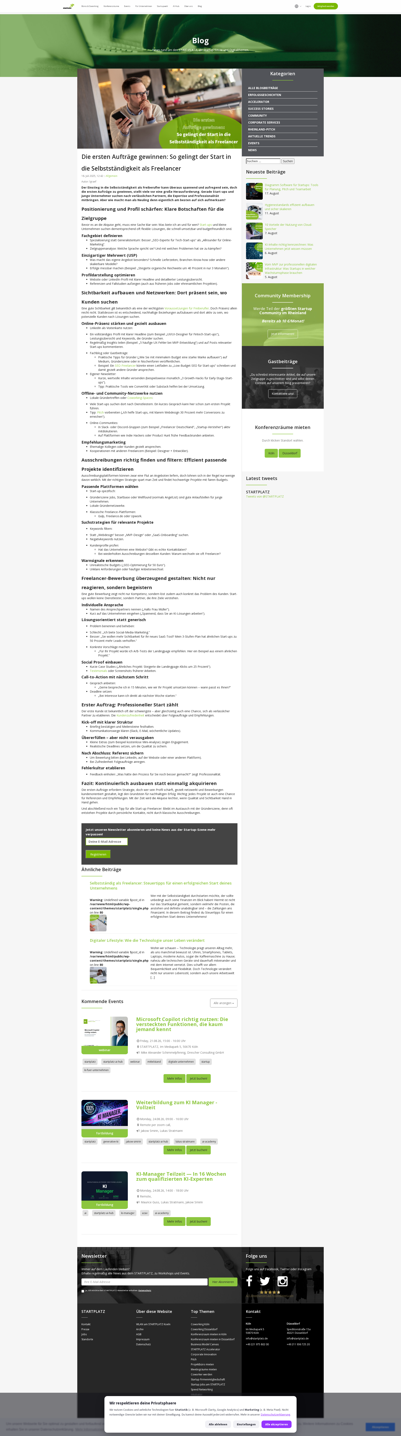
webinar (135, 1061)
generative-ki (110, 1141)
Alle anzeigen (223, 1003)
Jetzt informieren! (282, 334)
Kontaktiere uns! (283, 394)
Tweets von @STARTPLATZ (265, 496)
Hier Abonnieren (223, 1282)
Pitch (194, 1359)
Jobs (84, 1334)
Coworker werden (201, 1374)
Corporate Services (264, 122)
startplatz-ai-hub (113, 1061)
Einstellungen (246, 1424)
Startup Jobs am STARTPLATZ (208, 1384)
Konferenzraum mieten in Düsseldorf (213, 1339)
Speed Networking (202, 1389)
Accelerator (258, 102)
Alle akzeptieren (276, 1424)
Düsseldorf (289, 453)
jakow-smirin (133, 1141)
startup (205, 1061)
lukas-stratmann (185, 1141)
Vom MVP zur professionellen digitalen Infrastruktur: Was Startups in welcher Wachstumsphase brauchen (291, 268)
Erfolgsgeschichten (264, 95)
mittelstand (154, 1061)
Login (308, 6)
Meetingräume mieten (204, 1369)
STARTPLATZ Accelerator (205, 1349)
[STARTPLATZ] (68, 6)
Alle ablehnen (218, 1424)
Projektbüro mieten (202, 1364)
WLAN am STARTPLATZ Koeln (153, 1324)
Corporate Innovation (204, 1354)
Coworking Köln (200, 1324)
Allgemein (111, 176)
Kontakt (85, 1324)
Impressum (143, 1339)
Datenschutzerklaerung (275, 1414)
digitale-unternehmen (181, 1061)
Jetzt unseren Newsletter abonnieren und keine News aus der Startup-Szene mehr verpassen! (151, 831)
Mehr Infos (174, 1078)
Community (257, 115)
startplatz (90, 1061)
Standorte (87, 1339)
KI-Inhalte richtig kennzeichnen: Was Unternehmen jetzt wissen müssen (289, 247)
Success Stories (261, 109)
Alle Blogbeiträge (263, 88)
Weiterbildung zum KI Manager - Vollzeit (176, 1105)
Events (253, 143)
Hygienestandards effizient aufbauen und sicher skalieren (289, 207)
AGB (138, 1334)
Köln (271, 453)
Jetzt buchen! (198, 1078)
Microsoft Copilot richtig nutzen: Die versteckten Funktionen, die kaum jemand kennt (182, 1024)
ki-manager (128, 1213)
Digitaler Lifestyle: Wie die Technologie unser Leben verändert (147, 940)
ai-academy (209, 1141)
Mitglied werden (325, 6)
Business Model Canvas (205, 1344)
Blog (200, 6)
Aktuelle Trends (261, 136)
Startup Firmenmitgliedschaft (208, 1379)
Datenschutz (144, 1290)
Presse (85, 1329)
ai (85, 1213)
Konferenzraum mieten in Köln (209, 1334)
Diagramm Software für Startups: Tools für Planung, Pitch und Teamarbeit (291, 187)
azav (144, 1213)
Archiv (139, 1329)
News (252, 150)
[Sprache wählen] (298, 6)
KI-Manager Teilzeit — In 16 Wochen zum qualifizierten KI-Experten (181, 1176)
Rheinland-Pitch (261, 129)
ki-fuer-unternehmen (96, 1070)
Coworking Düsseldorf (204, 1329)
